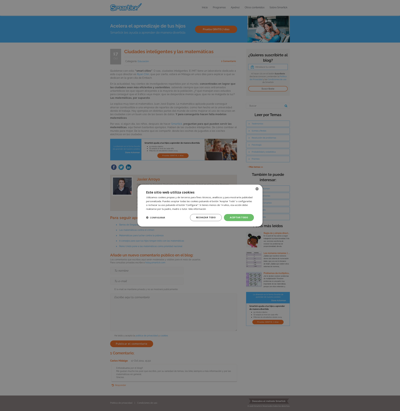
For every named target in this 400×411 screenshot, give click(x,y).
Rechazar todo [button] (206, 217)
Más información (197, 208)
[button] (155, 217)
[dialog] (200, 205)
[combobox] (257, 188)
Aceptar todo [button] (239, 217)
